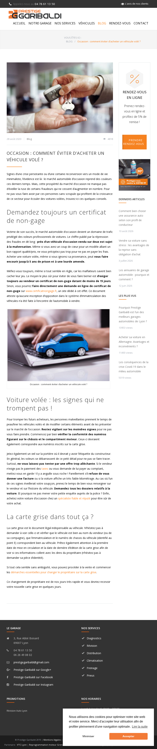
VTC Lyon (22, 744)
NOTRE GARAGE (40, 23)
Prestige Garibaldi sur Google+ (32, 670)
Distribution (94, 653)
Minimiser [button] (88, 736)
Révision (92, 645)
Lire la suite (140, 726)
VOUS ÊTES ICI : (72, 37)
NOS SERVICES (65, 23)
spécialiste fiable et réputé (74, 498)
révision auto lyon (17, 710)
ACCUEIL (19, 23)
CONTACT (141, 23)
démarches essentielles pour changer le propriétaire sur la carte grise (53, 572)
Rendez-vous (120, 23)
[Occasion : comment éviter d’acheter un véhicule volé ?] (60, 97)
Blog (29, 139)
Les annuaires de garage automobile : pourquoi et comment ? (134, 274)
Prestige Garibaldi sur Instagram (33, 684)
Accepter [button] (128, 736)
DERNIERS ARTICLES (132, 199)
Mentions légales (52, 739)
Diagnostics (94, 638)
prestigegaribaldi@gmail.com (31, 662)
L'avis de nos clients (136, 3)
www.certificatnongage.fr (41, 291)
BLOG (102, 23)
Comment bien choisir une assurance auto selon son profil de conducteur (132, 218)
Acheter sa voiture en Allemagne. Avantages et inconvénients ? (134, 341)
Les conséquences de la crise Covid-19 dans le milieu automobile (133, 366)
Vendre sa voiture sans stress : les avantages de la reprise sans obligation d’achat (134, 247)
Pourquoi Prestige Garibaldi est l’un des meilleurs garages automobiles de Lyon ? (133, 314)
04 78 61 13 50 (34, 4)
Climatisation (95, 660)
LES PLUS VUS (127, 296)
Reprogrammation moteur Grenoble (48, 744)
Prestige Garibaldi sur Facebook (33, 677)
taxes (45, 468)
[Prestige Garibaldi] (35, 14)
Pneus (90, 675)
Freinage (92, 668)
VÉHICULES (86, 23)
